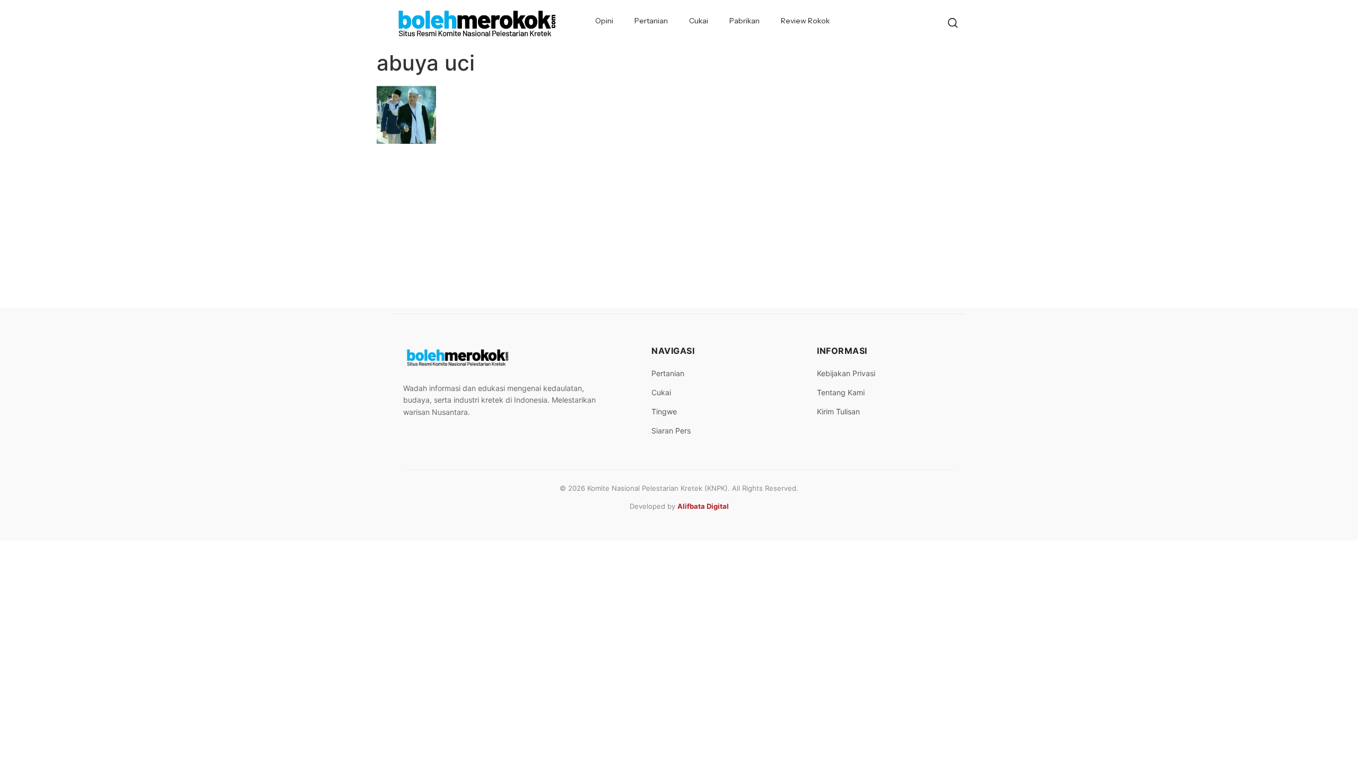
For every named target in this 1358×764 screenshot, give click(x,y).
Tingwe (664, 411)
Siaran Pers (671, 430)
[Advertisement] (679, 228)
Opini (604, 20)
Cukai (698, 20)
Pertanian (651, 20)
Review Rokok (805, 20)
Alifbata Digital (703, 506)
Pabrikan (744, 20)
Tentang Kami (841, 392)
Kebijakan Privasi (846, 373)
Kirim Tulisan (838, 411)
